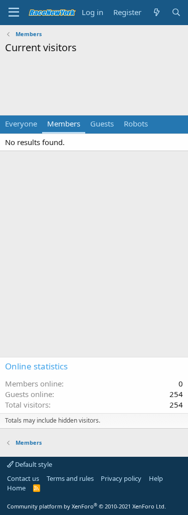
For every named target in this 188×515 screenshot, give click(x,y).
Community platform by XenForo (86, 506)
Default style (33, 464)
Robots (136, 123)
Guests (102, 123)
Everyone (21, 123)
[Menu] (14, 12)
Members (63, 123)
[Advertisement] (94, 85)
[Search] (176, 12)
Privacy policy (121, 478)
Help (156, 478)
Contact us (23, 478)
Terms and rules (70, 478)
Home (16, 487)
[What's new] (156, 12)
